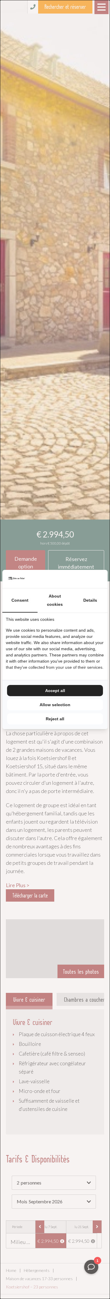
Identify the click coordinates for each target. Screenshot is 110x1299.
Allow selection (55, 704)
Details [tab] (90, 600)
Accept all (55, 690)
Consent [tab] (19, 600)
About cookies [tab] (55, 600)
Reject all (55, 718)
